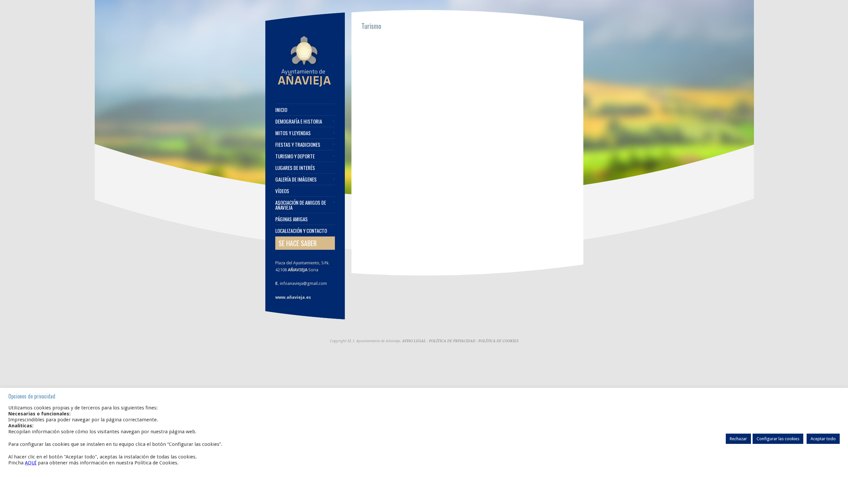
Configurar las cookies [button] (778, 438)
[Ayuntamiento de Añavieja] (304, 86)
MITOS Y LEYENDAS (293, 133)
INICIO (281, 109)
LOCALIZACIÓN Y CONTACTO (301, 230)
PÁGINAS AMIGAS (291, 219)
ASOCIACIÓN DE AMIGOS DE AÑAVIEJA (300, 205)
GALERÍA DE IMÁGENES (296, 179)
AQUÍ (30, 463)
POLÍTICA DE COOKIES (498, 341)
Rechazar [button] (738, 438)
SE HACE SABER (298, 243)
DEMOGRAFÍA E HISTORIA (298, 121)
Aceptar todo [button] (823, 438)
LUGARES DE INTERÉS (295, 167)
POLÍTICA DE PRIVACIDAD (452, 341)
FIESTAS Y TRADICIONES (297, 144)
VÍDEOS (282, 190)
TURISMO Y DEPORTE (295, 156)
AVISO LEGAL (414, 341)
